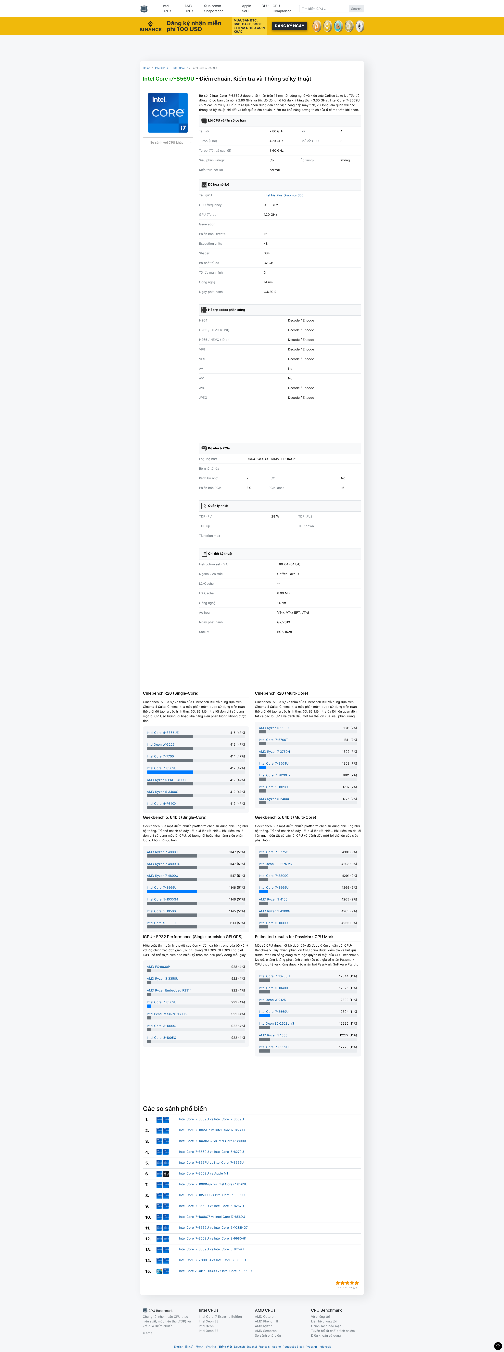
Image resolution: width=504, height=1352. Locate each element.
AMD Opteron (265, 1317)
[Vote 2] (342, 1282)
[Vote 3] (347, 1282)
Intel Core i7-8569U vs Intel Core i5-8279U (211, 1152)
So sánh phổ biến (268, 1335)
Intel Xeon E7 (208, 1331)
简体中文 (211, 1346)
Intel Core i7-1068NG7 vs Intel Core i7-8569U (213, 1141)
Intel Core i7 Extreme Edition (220, 1317)
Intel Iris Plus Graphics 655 (284, 195)
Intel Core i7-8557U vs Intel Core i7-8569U (211, 1162)
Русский (311, 1346)
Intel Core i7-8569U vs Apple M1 (203, 1173)
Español (252, 1346)
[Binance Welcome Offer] (150, 26)
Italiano (276, 1346)
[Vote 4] (352, 1282)
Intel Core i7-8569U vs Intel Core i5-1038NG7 (213, 1227)
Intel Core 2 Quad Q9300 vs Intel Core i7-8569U (215, 1271)
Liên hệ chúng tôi (324, 1321)
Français (264, 1346)
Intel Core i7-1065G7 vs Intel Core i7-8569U (212, 1130)
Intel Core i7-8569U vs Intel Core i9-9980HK (212, 1238)
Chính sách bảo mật (326, 1326)
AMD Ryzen (263, 1326)
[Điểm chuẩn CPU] (144, 9)
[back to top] (498, 1346)
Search (356, 9)
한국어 (199, 1346)
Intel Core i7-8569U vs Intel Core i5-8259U (211, 1249)
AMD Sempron (266, 1331)
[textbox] (168, 142)
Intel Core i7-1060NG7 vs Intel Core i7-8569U (213, 1184)
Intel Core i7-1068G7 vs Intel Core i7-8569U (212, 1217)
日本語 (189, 1346)
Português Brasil (293, 1346)
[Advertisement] (252, 48)
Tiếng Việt (225, 1346)
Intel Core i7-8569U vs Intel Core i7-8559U (211, 1119)
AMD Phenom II (266, 1321)
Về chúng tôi (320, 1317)
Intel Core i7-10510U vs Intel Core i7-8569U (212, 1195)
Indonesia (325, 1346)
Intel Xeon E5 (209, 1326)
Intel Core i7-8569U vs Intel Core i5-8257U (211, 1206)
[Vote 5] (356, 1282)
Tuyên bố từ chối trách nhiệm (333, 1331)
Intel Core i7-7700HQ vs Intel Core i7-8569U (212, 1260)
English (178, 1346)
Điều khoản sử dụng (326, 1335)
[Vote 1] (337, 1282)
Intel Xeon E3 (209, 1321)
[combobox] (168, 142)
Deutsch (239, 1346)
